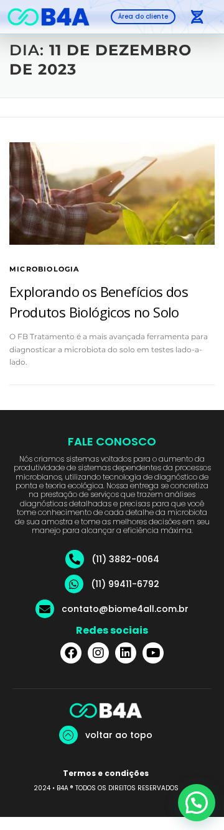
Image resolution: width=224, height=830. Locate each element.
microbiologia (44, 269)
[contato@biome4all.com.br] (44, 609)
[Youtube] (153, 653)
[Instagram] (98, 653)
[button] (196, 16)
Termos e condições (106, 773)
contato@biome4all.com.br (125, 609)
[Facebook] (71, 653)
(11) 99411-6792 (125, 584)
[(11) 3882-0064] (74, 559)
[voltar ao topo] (68, 735)
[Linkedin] (125, 653)
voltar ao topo (118, 735)
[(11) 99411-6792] (74, 584)
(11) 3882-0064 (125, 559)
